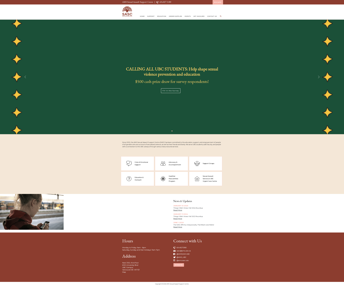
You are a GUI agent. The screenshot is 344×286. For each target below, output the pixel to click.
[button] (26, 77)
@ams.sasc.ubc (183, 260)
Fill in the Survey (171, 91)
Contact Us (212, 16)
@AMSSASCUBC (183, 254)
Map (124, 272)
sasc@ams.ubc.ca (184, 251)
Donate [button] (179, 265)
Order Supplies (175, 16)
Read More (177, 210)
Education (161, 16)
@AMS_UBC (181, 257)
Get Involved (199, 16)
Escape (217, 2)
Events (188, 16)
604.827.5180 (165, 2)
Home (142, 16)
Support (151, 16)
